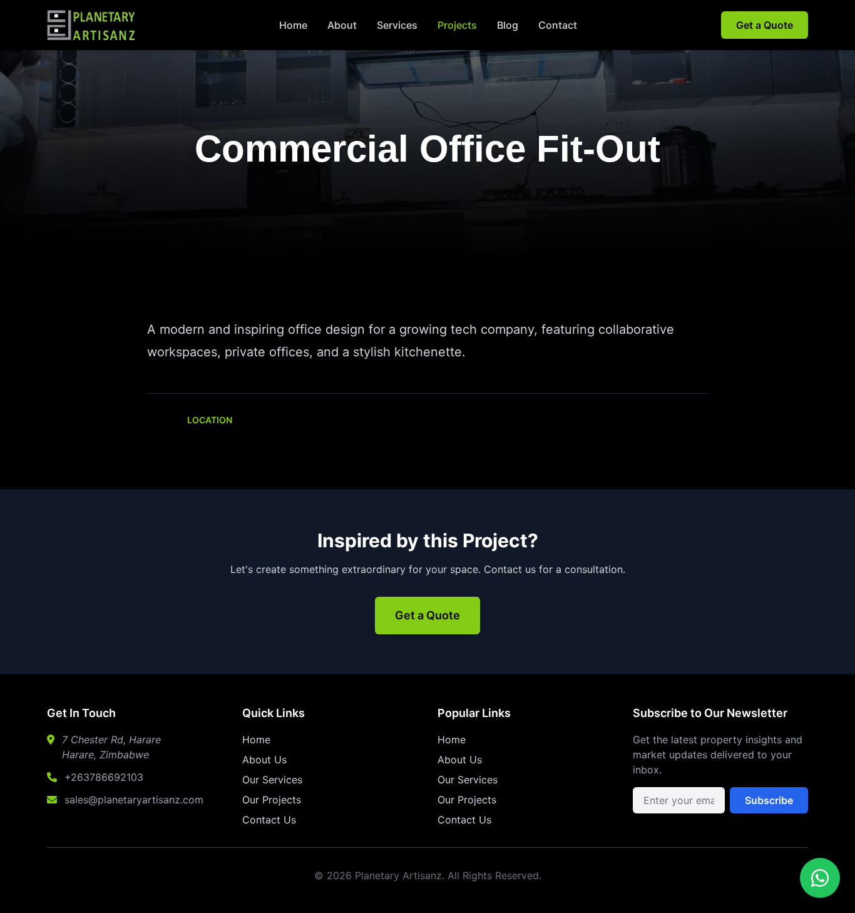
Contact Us (269, 819)
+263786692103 (103, 777)
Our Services (272, 779)
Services (397, 25)
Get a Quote (764, 25)
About (342, 25)
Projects (457, 25)
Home (293, 25)
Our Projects (271, 799)
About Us (264, 759)
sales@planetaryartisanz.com (133, 799)
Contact (557, 25)
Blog (507, 25)
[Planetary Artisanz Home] (91, 25)
